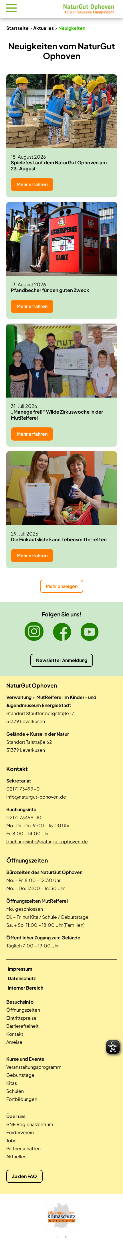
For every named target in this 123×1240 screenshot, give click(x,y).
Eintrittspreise (21, 1018)
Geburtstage (20, 1075)
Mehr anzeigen (62, 586)
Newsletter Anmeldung (61, 660)
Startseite (17, 28)
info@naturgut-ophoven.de (36, 797)
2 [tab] (66, 1237)
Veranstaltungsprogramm (33, 1067)
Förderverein (20, 1132)
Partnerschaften (23, 1148)
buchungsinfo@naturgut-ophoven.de (47, 841)
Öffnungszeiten (23, 1010)
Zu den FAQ (24, 1176)
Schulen (15, 1091)
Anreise (14, 1042)
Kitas (11, 1083)
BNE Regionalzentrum (29, 1124)
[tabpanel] (61, 1215)
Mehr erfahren (32, 184)
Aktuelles (43, 28)
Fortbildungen (21, 1099)
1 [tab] (57, 1237)
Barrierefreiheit (22, 1026)
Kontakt (14, 1034)
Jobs (11, 1140)
